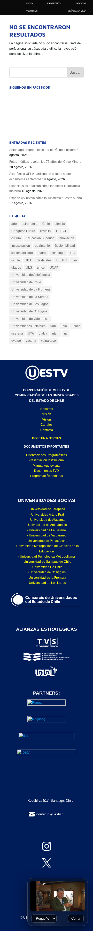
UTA (31, 333)
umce (41, 267)
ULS (29, 267)
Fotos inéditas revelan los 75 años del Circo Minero (45, 162)
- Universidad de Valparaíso (46, 535)
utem (55, 333)
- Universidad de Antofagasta (46, 525)
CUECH (61, 231)
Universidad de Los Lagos (29, 304)
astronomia (29, 224)
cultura (16, 238)
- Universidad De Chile (46, 567)
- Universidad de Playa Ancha (46, 541)
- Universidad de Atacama (46, 520)
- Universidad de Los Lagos (46, 583)
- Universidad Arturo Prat (46, 514)
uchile (15, 260)
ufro (74, 260)
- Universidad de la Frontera (46, 577)
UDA (28, 260)
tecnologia (58, 253)
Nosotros (46, 409)
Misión (46, 414)
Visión (46, 419)
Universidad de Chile (26, 282)
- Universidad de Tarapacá (46, 509)
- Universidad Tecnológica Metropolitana (46, 556)
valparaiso (48, 341)
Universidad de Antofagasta (30, 275)
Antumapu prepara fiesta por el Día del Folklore (42, 150)
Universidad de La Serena (29, 297)
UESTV (61, 260)
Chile (46, 224)
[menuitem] (32, 10)
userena (17, 333)
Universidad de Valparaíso (30, 319)
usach (76, 326)
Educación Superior (40, 238)
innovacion (66, 238)
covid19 (45, 231)
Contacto (46, 430)
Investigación (20, 245)
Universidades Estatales (28, 326)
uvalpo (16, 341)
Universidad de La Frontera (30, 289)
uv (65, 333)
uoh (53, 326)
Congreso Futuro (23, 231)
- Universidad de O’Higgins (47, 572)
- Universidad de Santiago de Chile (46, 561)
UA (72, 253)
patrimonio (42, 245)
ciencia (60, 224)
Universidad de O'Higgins (29, 311)
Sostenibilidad (65, 245)
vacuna (31, 341)
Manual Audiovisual (46, 465)
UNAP (54, 267)
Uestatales (43, 260)
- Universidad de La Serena (46, 530)
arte (14, 224)
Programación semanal (46, 476)
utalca (43, 333)
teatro (42, 253)
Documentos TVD (46, 471)
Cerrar (75, 918)
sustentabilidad (22, 253)
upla (64, 326)
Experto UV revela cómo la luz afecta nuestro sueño (45, 198)
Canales (46, 424)
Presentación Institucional (46, 460)
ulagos (16, 267)
